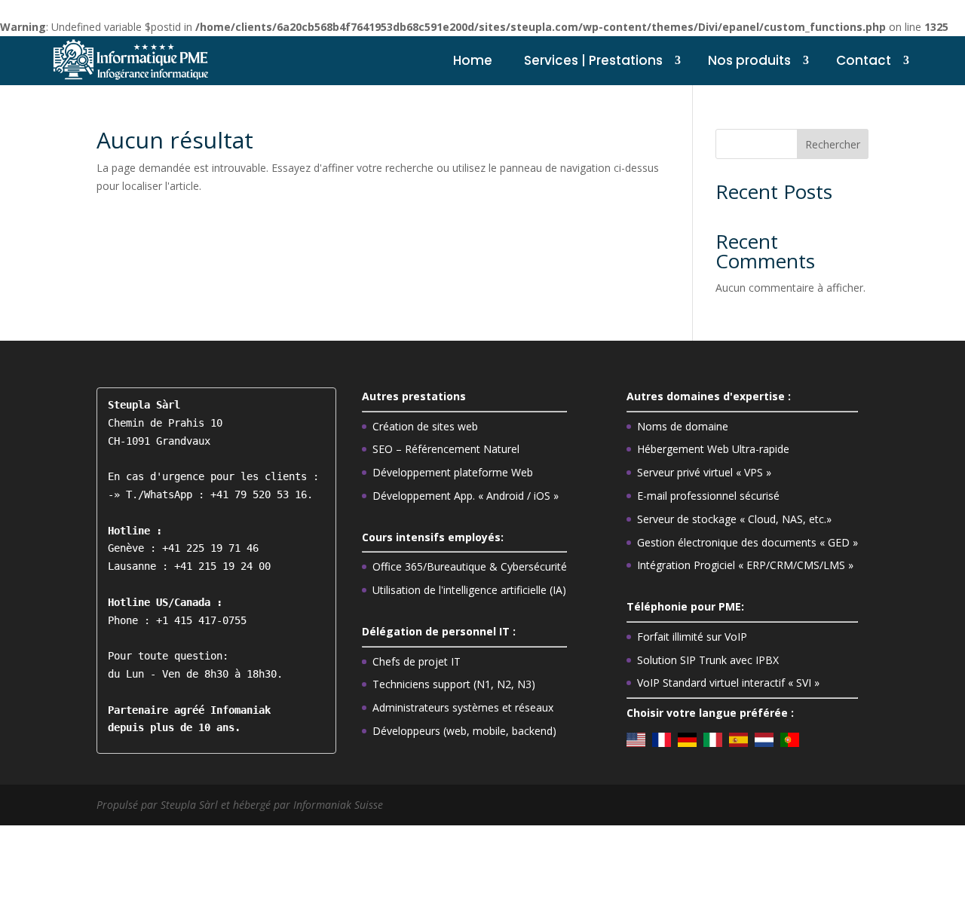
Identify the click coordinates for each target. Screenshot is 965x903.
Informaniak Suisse (338, 804)
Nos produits (749, 60)
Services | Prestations (593, 60)
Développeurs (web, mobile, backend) (464, 731)
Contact (863, 60)
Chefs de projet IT (416, 661)
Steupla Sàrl (191, 804)
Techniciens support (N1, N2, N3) (453, 684)
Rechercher (832, 144)
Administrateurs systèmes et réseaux (462, 707)
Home (472, 60)
